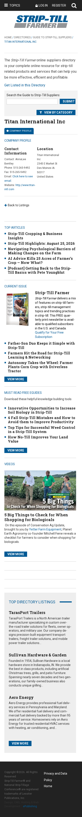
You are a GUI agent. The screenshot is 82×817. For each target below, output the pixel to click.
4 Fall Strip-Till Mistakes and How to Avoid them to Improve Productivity (41, 419)
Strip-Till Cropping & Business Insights (35, 235)
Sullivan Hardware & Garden (38, 655)
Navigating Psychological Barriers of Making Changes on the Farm (41, 251)
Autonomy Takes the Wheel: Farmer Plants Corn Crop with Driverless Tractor (40, 366)
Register (59, 5)
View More (15, 379)
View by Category (58, 112)
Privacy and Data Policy (55, 774)
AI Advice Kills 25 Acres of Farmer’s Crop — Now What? (40, 260)
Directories (22, 37)
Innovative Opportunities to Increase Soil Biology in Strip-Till (41, 410)
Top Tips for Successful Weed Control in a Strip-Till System (41, 429)
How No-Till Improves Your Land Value (38, 439)
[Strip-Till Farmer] (17, 309)
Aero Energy (21, 697)
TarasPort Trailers (27, 612)
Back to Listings (18, 205)
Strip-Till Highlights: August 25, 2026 (41, 243)
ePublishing (30, 806)
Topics (14, 5)
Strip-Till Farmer (52, 292)
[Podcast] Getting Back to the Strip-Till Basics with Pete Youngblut (39, 270)
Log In (43, 5)
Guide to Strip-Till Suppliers (52, 37)
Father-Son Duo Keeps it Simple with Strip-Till (41, 345)
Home (8, 37)
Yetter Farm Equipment (45, 529)
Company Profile (20, 130)
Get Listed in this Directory (24, 85)
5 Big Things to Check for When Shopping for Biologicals (36, 517)
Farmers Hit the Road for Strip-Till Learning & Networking (39, 355)
